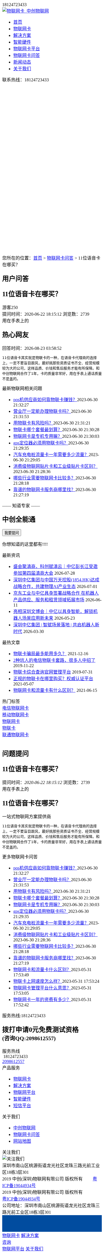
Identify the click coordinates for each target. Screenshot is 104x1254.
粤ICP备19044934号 (21, 1199)
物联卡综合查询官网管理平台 (42, 672)
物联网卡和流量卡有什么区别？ (44, 690)
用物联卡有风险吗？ (33, 423)
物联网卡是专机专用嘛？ (37, 436)
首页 (17, 22)
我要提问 (11, 533)
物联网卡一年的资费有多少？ (42, 999)
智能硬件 (22, 42)
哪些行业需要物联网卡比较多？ (44, 478)
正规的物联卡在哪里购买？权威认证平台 (53, 678)
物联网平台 (24, 1092)
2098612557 (13, 1061)
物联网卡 (22, 28)
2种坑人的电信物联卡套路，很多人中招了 (54, 660)
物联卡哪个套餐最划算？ (37, 429)
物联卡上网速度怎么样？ (37, 981)
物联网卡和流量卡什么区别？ (42, 969)
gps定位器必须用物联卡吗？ (40, 443)
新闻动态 (22, 62)
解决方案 (22, 35)
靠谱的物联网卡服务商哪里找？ (44, 489)
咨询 (6, 1242)
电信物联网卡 (15, 708)
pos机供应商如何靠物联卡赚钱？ (45, 399)
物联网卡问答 (26, 55)
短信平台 (22, 1105)
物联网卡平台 (26, 48)
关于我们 (22, 68)
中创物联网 (24, 1127)
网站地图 (22, 1141)
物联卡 (9, 728)
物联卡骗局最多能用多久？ (40, 653)
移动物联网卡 (15, 714)
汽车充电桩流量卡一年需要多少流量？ (51, 454)
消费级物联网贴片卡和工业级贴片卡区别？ (55, 466)
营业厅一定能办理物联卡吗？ (42, 411)
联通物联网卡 (15, 734)
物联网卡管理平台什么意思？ (42, 988)
